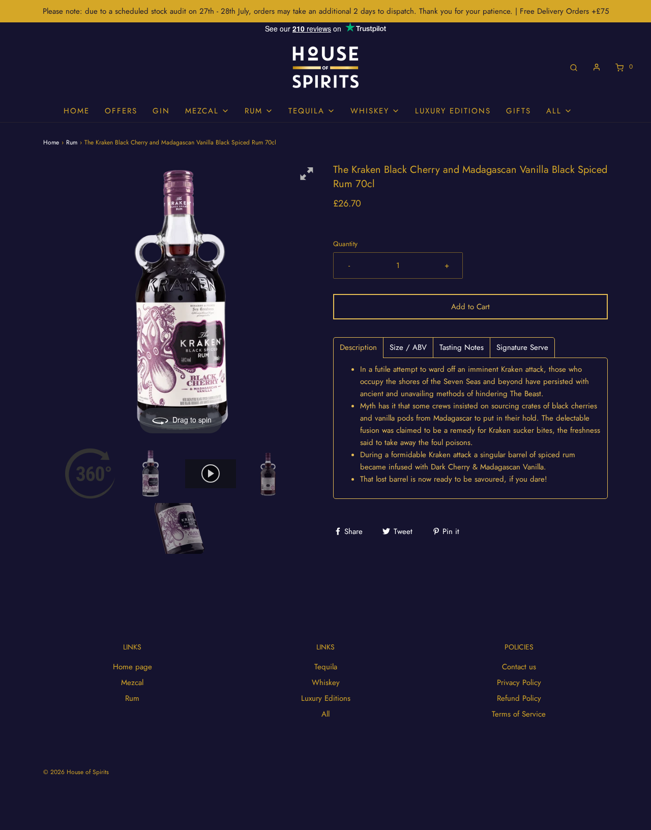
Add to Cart (470, 306)
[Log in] (596, 67)
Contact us (519, 666)
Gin (161, 110)
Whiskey (326, 682)
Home (77, 110)
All (325, 714)
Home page (132, 666)
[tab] (358, 347)
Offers (121, 110)
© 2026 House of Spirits (76, 772)
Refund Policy (519, 698)
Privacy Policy (519, 682)
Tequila (325, 666)
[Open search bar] (574, 67)
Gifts (518, 110)
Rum (71, 142)
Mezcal (132, 682)
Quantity (345, 244)
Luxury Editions (453, 110)
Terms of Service (519, 714)
